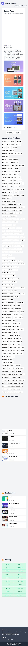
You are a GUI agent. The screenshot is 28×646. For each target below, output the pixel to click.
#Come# (9, 127)
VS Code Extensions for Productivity (17, 263)
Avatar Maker (5, 222)
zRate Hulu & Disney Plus (7, 296)
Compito (16, 296)
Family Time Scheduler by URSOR (9, 153)
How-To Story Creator (12, 210)
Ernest (17, 278)
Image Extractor (5, 141)
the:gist (3, 147)
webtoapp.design (5, 216)
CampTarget (5, 269)
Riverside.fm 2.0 (5, 377)
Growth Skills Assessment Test (8, 275)
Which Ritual (17, 186)
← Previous (10, 132)
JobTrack (15, 222)
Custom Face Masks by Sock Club (9, 281)
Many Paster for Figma (7, 317)
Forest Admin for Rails (6, 225)
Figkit (22, 329)
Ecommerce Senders (6, 323)
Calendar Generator (14, 162)
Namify (22, 311)
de (16, 644)
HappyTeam (21, 207)
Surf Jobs (22, 240)
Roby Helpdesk (18, 213)
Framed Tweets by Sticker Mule (16, 252)
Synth (17, 266)
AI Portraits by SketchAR (7, 287)
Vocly (11, 222)
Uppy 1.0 (22, 237)
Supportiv (11, 213)
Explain (18, 389)
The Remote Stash (11, 386)
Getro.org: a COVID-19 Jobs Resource (10, 159)
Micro (3, 231)
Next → (18, 132)
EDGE (18, 329)
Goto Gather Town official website (13, 14)
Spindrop (18, 305)
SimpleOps (18, 144)
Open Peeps (15, 332)
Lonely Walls (5, 347)
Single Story (4, 213)
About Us (24, 5)
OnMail (18, 344)
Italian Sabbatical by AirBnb (8, 284)
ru (20, 644)
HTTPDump (12, 344)
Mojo (14, 305)
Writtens (4, 380)
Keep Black (4, 335)
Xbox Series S (5, 263)
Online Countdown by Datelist (18, 189)
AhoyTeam (4, 186)
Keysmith (9, 314)
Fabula (17, 219)
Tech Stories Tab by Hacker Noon (9, 177)
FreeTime (11, 335)
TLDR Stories (5, 341)
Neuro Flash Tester (20, 165)
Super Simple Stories (17, 314)
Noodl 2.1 (15, 383)
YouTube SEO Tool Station (7, 299)
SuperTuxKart (19, 228)
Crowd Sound (5, 371)
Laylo (9, 290)
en (13, 644)
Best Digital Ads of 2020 (14, 240)
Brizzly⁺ (3, 392)
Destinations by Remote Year (8, 228)
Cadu (8, 389)
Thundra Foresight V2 (6, 234)
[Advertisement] (14, 30)
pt (14, 644)
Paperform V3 (11, 368)
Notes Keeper (5, 156)
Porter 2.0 (4, 210)
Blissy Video (16, 195)
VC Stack (12, 141)
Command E (18, 141)
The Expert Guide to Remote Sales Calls (10, 311)
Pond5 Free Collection (6, 332)
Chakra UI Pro (5, 162)
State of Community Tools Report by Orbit (10, 326)
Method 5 (16, 287)
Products (17, 5)
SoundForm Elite (19, 302)
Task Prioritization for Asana (8, 219)
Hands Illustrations (11, 392)
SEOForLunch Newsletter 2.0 (8, 272)
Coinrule (4, 290)
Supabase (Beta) (12, 347)
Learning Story (11, 380)
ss (22, 183)
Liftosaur (22, 350)
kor (18, 644)
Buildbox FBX (21, 380)
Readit (3, 144)
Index (8, 329)
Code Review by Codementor (8, 165)
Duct (14, 320)
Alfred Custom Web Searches (15, 341)
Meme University (10, 356)
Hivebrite (4, 192)
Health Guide (17, 171)
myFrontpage (5, 255)
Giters (3, 639)
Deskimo (22, 219)
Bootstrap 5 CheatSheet (19, 374)
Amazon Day (17, 335)
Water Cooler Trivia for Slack (8, 278)
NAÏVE (10, 269)
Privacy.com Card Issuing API (8, 302)
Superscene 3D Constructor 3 (8, 258)
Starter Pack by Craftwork (7, 362)
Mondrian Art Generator (18, 353)
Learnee (4, 350)
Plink (11, 255)
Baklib (19, 243)
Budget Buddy (9, 246)
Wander (22, 195)
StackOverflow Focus (6, 353)
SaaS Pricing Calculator (13, 338)
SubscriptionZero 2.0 (6, 198)
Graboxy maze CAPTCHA (18, 234)
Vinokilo (8, 147)
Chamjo (4, 314)
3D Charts (10, 383)
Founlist (4, 329)
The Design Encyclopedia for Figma (14, 231)
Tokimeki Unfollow (6, 249)
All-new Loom (18, 371)
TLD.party (4, 368)
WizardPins (4, 183)
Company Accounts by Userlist (8, 201)
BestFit (3, 266)
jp (19, 644)
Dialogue (4, 168)
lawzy (3, 246)
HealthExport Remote (15, 377)
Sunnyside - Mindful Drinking (8, 365)
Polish (14, 225)
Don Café (4, 237)
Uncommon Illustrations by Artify (9, 243)
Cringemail (14, 147)
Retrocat (16, 192)
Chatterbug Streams (6, 305)
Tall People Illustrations (16, 249)
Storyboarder (5, 252)
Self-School (18, 365)
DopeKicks (11, 186)
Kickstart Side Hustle (6, 320)
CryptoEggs (10, 192)
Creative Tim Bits (10, 144)
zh (12, 644)
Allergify (4, 374)
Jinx (20, 338)
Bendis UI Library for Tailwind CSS (9, 261)
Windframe (4, 240)
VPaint (3, 389)
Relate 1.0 (20, 261)
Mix (16, 380)
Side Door (12, 371)
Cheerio (19, 180)
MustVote (4, 338)
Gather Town (19, 392)
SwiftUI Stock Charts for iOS (8, 150)
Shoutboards (10, 168)
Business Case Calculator (13, 237)
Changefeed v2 (5, 344)
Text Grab (22, 287)
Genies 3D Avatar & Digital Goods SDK (10, 174)
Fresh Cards (10, 374)
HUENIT (20, 210)
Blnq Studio (13, 216)
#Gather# (13, 127)
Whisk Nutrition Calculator (7, 171)
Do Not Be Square (19, 368)
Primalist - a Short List (18, 317)
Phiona (3, 386)
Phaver (10, 183)
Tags (20, 5)
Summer (11, 180)
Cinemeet (18, 293)
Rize (8, 350)
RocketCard (4, 180)
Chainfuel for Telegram (19, 246)
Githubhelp (10, 639)
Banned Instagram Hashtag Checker (10, 207)
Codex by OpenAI (10, 266)
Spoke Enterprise (17, 183)
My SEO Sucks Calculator (7, 308)
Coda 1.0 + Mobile (16, 323)
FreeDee (15, 269)
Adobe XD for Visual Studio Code (9, 204)
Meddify (16, 168)
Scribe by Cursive (14, 350)
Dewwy (3, 356)
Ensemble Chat (19, 386)
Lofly (15, 180)
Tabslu (23, 293)
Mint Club (20, 153)
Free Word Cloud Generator (8, 293)
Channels (20, 204)
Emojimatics (14, 290)
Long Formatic (21, 347)
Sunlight (4, 383)
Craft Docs (13, 389)
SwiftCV (4, 189)
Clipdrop (13, 329)
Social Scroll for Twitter (7, 195)
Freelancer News (18, 308)
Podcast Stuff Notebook (7, 359)
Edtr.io (8, 189)
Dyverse (21, 383)
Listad (19, 177)
